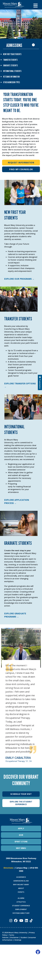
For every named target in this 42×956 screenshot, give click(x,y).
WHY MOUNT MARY (21, 884)
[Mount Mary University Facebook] (16, 920)
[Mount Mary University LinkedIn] (26, 920)
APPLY (21, 828)
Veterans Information (11, 76)
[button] (36, 5)
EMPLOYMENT (21, 909)
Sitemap (17, 940)
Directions (8, 868)
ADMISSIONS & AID (21, 881)
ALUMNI (21, 898)
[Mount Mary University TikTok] (31, 920)
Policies (5, 937)
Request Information (21, 162)
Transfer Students (10, 59)
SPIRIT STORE (21, 841)
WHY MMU (21, 848)
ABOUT (21, 888)
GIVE (21, 835)
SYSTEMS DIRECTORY (21, 913)
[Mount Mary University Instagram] (11, 920)
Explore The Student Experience (21, 803)
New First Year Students (12, 54)
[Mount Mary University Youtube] (21, 920)
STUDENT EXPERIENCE (21, 905)
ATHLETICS (21, 902)
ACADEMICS (21, 877)
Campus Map (21, 868)
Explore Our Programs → (19, 278)
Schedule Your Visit (21, 794)
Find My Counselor (21, 169)
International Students (12, 71)
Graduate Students (10, 65)
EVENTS (21, 892)
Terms (11, 935)
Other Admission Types (11, 82)
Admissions (14, 45)
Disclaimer (14, 937)
